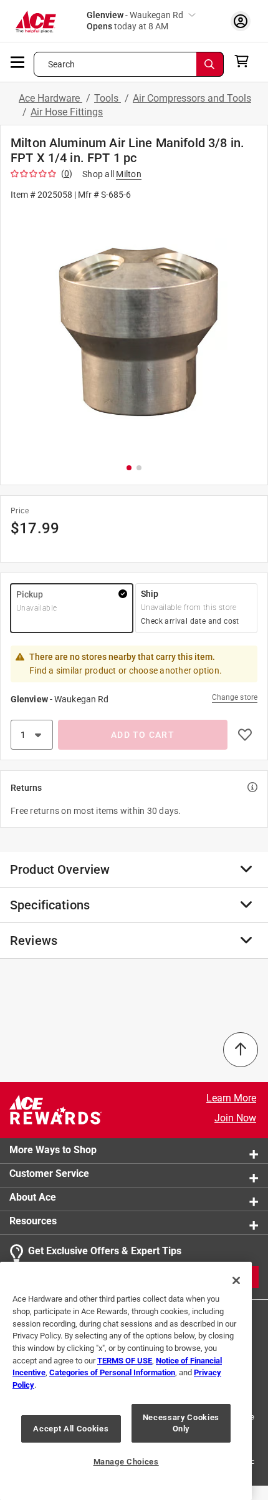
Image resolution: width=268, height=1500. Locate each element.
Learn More (231, 1098)
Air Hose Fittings (67, 112)
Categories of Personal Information (112, 1372)
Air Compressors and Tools (192, 98)
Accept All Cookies (70, 1428)
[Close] (236, 1280)
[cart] (245, 61)
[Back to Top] (240, 1049)
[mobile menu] (18, 61)
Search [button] (61, 64)
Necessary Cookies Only (181, 1423)
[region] (126, 1381)
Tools (107, 98)
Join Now (235, 1118)
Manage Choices (126, 1461)
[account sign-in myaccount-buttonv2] (241, 21)
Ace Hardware (50, 98)
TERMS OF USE (124, 1360)
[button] (134, 331)
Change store (234, 697)
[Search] (210, 64)
